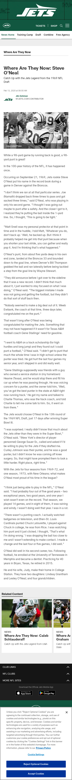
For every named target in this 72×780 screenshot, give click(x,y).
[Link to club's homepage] (7, 24)
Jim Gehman (22, 96)
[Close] (66, 712)
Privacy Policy (43, 748)
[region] (36, 743)
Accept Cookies (36, 773)
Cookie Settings (36, 754)
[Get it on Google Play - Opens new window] (47, 694)
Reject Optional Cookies (36, 764)
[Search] (61, 25)
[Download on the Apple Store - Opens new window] (24, 693)
